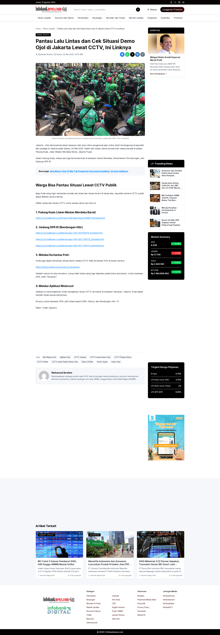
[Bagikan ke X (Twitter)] (132, 54)
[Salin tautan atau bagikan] (142, 54)
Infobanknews (169, 596)
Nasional (90, 619)
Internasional (92, 622)
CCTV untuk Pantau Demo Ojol (65, 362)
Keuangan (97, 18)
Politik (89, 615)
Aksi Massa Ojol (49, 357)
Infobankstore (169, 600)
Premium (178, 18)
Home (38, 29)
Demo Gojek (102, 362)
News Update (44, 18)
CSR (114, 603)
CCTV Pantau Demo (122, 357)
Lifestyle (115, 596)
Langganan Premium (172, 9)
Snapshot (152, 18)
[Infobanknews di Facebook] (171, 2)
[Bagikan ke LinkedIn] (137, 54)
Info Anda (116, 600)
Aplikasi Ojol (65, 357)
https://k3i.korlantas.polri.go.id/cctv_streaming (58, 267)
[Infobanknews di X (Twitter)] (175, 2)
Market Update (136, 18)
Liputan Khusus (118, 615)
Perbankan (83, 18)
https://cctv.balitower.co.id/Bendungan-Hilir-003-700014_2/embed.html (70, 239)
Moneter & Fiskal (94, 603)
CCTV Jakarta (80, 357)
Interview (116, 619)
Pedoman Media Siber (147, 600)
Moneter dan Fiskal (115, 18)
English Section (118, 607)
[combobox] (106, 9)
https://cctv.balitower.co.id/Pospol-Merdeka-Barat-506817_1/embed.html (70, 218)
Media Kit (141, 615)
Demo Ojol (116, 362)
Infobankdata (168, 603)
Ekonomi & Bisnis (94, 611)
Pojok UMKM (117, 611)
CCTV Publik (42, 362)
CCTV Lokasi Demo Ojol (100, 357)
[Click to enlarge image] (90, 99)
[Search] (138, 10)
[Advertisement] (12, 320)
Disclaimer (142, 611)
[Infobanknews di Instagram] (179, 2)
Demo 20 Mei (87, 362)
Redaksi (141, 596)
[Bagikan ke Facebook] (122, 54)
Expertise (165, 18)
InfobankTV (168, 607)
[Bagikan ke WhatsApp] (127, 54)
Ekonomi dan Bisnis (64, 18)
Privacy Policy (143, 607)
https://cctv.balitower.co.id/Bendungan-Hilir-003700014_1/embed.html (69, 233)
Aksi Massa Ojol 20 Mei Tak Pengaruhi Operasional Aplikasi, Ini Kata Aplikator (89, 171)
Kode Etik (141, 603)
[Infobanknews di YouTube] (183, 2)
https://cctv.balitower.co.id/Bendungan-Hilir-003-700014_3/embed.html (70, 245)
